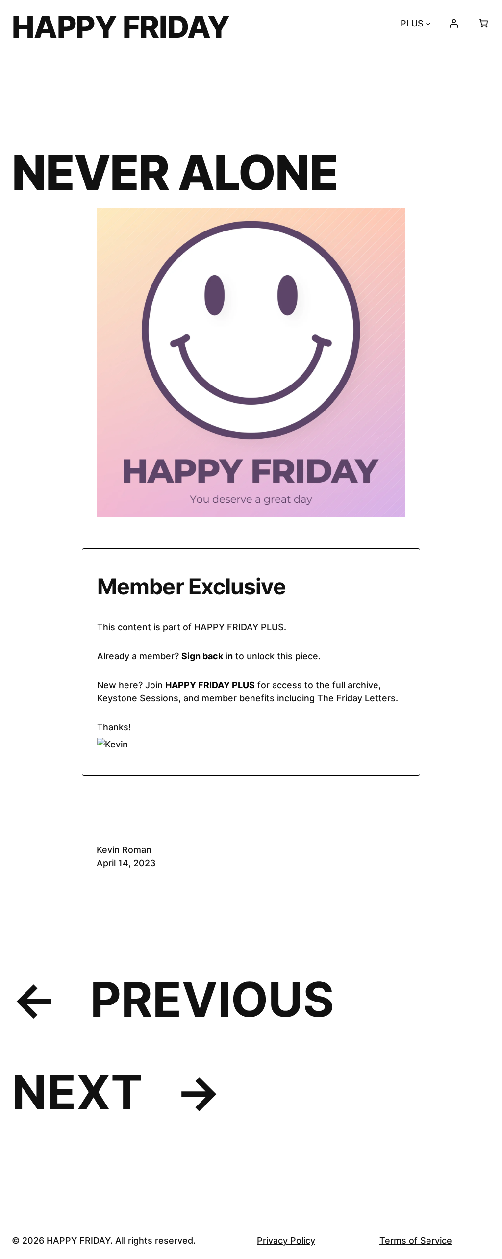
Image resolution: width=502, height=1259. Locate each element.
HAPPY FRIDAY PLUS (210, 685)
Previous (212, 999)
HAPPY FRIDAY (120, 26)
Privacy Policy (286, 1240)
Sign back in (207, 656)
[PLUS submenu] (428, 23)
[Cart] (483, 23)
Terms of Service (415, 1240)
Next (77, 1092)
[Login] (454, 23)
